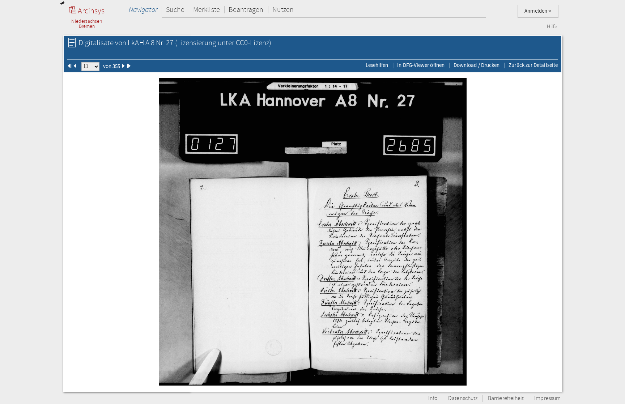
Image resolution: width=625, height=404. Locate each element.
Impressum (547, 398)
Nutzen (283, 9)
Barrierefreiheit (506, 398)
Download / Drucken (476, 65)
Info (433, 398)
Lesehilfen (377, 65)
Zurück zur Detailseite (533, 65)
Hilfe (552, 27)
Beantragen (246, 9)
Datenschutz (462, 398)
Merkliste (206, 9)
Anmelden (536, 11)
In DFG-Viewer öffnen (421, 65)
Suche (175, 9)
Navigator (143, 9)
